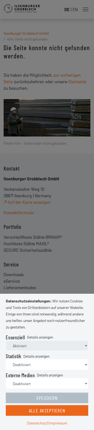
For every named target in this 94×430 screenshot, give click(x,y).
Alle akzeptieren (47, 410)
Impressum (58, 423)
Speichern (46, 398)
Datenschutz (37, 423)
